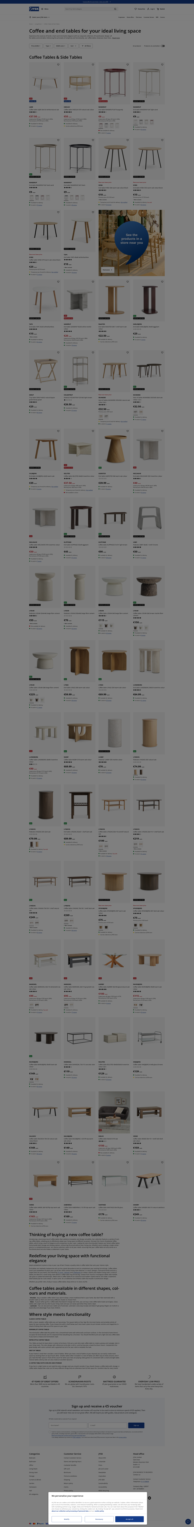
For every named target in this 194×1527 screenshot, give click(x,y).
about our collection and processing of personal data (70, 1511)
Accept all (129, 1519)
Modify (66, 1519)
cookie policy (99, 1511)
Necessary (99, 1519)
